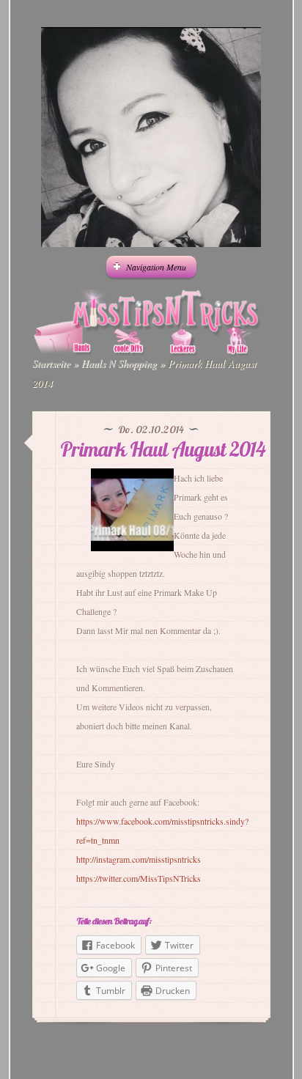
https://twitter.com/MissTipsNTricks (138, 878)
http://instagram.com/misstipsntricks (138, 859)
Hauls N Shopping (119, 363)
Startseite (51, 363)
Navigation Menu (156, 267)
